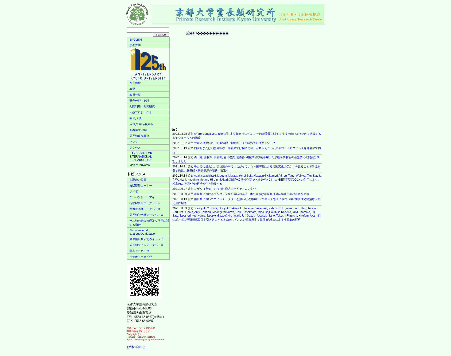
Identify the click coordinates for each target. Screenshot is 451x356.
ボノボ (133, 191)
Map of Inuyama (139, 165)
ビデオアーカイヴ (140, 256)
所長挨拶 (135, 83)
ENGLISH (135, 39)
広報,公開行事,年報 (141, 124)
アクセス (135, 147)
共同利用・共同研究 (142, 106)
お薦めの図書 (137, 179)
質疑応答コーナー (140, 185)
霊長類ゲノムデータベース (146, 245)
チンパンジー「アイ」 (143, 197)
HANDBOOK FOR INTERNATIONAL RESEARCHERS (140, 157)
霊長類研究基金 (139, 136)
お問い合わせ (136, 347)
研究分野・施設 (139, 100)
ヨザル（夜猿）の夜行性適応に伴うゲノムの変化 (225, 188)
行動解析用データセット (144, 203)
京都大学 (135, 45)
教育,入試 (135, 118)
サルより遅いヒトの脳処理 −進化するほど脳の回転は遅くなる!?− (235, 143)
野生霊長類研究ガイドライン (147, 239)
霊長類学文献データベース (146, 215)
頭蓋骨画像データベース (144, 209)
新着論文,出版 (138, 130)
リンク (133, 141)
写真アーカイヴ (139, 251)
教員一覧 (135, 94)
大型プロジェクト (140, 112)
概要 (132, 89)
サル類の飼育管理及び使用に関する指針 (149, 222)
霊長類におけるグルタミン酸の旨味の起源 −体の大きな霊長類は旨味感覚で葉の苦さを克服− (252, 194)
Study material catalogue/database (142, 232)
